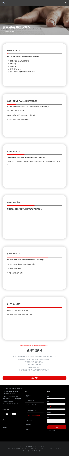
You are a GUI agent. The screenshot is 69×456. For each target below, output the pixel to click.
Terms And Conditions (34, 450)
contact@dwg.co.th (12, 404)
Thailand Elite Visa (31, 405)
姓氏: (48, 401)
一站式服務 (29, 420)
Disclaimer (25, 450)
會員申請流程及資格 (34, 416)
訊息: (48, 417)
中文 (4, 425)
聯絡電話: (49, 412)
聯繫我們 (28, 429)
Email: (49, 407)
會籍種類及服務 (32, 410)
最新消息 (28, 425)
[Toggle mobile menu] (65, 2)
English (5, 427)
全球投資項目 (30, 400)
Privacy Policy (43, 450)
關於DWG (28, 396)
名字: (48, 396)
